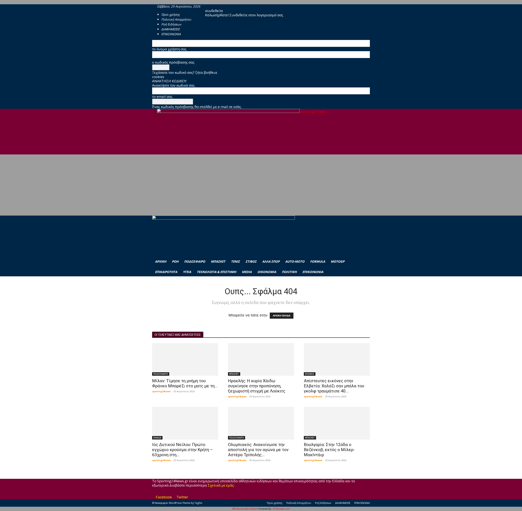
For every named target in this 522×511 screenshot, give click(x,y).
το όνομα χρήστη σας (169, 49)
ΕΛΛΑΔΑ (157, 437)
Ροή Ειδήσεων (323, 503)
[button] (365, 223)
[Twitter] (214, 6)
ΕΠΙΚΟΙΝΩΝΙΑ (312, 272)
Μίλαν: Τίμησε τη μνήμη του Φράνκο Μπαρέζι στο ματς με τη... (185, 383)
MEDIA (247, 272)
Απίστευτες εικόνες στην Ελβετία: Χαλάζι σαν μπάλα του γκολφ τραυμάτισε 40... (334, 385)
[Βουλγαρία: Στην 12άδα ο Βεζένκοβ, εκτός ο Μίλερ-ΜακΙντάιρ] (337, 423)
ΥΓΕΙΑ (187, 272)
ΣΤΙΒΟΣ (251, 261)
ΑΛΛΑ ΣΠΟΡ (271, 261)
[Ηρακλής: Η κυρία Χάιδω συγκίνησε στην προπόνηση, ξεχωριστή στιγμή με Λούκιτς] (261, 359)
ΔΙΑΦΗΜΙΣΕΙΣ (343, 503)
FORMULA (317, 261)
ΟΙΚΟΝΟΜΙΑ (266, 272)
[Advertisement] (261, 185)
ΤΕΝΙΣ (235, 261)
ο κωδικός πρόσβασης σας (173, 62)
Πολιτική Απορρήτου (298, 503)
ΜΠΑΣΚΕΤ (218, 261)
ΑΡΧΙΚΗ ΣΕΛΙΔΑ (281, 315)
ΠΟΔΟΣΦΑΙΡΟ (194, 261)
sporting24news (161, 391)
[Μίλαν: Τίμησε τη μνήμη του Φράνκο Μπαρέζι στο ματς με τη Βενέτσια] (185, 359)
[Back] (222, 6)
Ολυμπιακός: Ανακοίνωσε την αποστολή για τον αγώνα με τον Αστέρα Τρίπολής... (258, 449)
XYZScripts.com (281, 508)
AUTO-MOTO (294, 261)
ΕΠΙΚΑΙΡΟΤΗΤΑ (166, 272)
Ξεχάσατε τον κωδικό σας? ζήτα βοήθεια (184, 72)
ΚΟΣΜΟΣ (309, 373)
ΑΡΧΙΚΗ (160, 261)
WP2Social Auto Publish (245, 508)
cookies (158, 76)
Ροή (175, 261)
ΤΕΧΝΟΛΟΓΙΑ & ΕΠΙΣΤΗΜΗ (216, 272)
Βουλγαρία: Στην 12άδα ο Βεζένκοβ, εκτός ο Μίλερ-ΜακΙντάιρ (329, 449)
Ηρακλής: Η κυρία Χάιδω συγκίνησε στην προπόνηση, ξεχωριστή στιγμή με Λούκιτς (256, 385)
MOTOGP (337, 261)
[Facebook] (211, 6)
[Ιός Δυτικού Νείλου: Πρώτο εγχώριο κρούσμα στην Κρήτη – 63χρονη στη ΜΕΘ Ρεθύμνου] (185, 423)
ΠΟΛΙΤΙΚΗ (289, 272)
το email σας (162, 96)
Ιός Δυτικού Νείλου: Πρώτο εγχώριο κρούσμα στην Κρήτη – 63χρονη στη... (182, 449)
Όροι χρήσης (170, 14)
